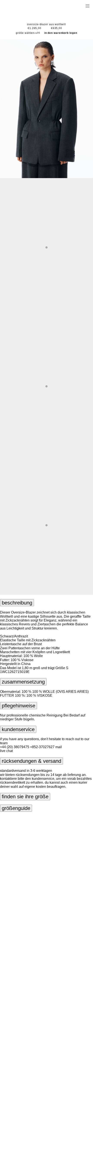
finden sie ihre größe (25, 796)
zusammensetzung (23, 682)
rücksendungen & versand (31, 761)
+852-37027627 (42, 747)
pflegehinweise (18, 706)
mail (58, 747)
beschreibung (17, 603)
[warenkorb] (81, 5)
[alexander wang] (21, 5)
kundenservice (18, 729)
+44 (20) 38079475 (14, 747)
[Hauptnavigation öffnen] (87, 5)
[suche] (74, 5)
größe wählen (25, 32)
